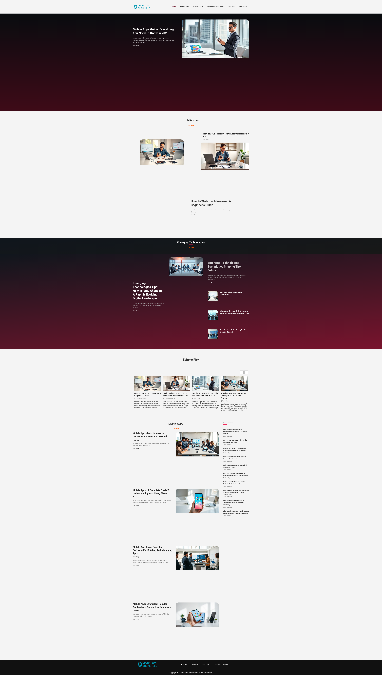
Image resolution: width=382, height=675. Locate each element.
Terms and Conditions (221, 664)
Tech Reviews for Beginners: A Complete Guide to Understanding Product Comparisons (236, 492)
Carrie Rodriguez (141, 398)
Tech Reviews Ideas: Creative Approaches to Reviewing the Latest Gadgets (235, 432)
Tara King (197, 398)
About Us (231, 7)
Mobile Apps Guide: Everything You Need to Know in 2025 (205, 394)
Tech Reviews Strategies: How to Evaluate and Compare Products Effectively (233, 503)
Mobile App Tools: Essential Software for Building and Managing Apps (152, 550)
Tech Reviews (198, 7)
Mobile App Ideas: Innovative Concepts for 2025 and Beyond (233, 395)
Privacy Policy (206, 664)
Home (174, 7)
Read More (136, 45)
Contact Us (243, 7)
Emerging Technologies (215, 7)
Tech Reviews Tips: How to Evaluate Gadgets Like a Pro (175, 394)
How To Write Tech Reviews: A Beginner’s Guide (147, 394)
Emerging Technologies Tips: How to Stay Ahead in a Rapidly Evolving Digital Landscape (147, 290)
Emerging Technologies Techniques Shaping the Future (224, 266)
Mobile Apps (184, 7)
